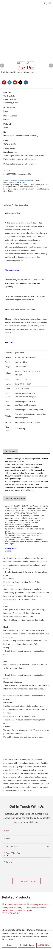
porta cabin (26, 180)
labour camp (30, 159)
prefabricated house (12, 180)
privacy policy (8, 939)
